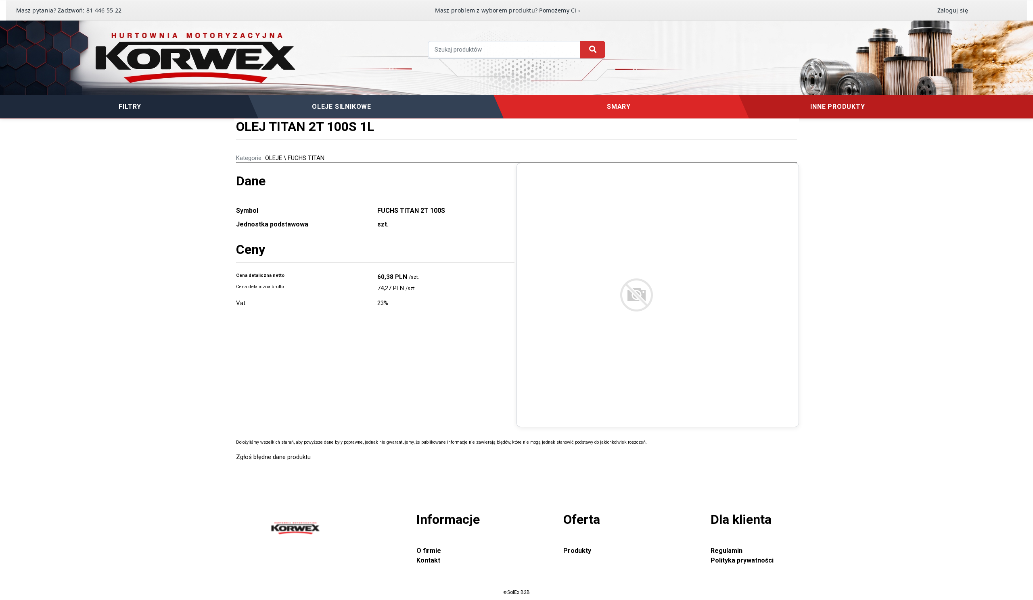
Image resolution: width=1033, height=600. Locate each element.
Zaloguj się (952, 10)
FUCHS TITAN (306, 158)
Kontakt (428, 560)
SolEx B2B (518, 592)
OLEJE (273, 158)
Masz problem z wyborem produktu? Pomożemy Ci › (507, 10)
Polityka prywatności (742, 560)
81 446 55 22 (104, 10)
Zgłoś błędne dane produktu (273, 457)
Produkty (577, 550)
